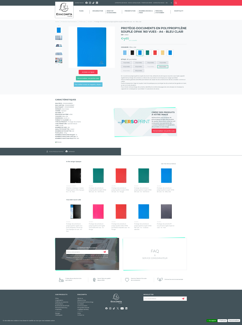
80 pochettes (163, 66)
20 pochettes (138, 62)
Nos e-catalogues (134, 2)
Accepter (212, 321)
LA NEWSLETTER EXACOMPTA (87, 247)
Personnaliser (234, 320)
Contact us (80, 315)
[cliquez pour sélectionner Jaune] (163, 53)
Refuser (223, 321)
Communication (82, 305)
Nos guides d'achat (83, 307)
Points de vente (147, 2)
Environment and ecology (85, 302)
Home (57, 21)
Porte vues (82, 21)
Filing (81, 11)
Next (58, 64)
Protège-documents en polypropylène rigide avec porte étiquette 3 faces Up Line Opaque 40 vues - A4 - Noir (74, 227)
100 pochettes (138, 70)
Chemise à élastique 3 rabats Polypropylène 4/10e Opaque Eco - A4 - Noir (75, 189)
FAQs (79, 313)
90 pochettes (126, 70)
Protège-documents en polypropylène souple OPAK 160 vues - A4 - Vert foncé (97, 189)
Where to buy (81, 300)
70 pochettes (150, 66)
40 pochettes (162, 62)
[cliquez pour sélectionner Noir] (132, 53)
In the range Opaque (73, 161)
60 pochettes (138, 66)
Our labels (80, 304)
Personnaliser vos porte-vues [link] (164, 131)
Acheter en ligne (88, 72)
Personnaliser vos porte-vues (88, 78)
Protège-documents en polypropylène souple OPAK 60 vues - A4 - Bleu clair (165, 189)
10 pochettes (126, 62)
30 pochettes (150, 62)
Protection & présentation (69, 21)
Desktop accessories (111, 11)
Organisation (97, 11)
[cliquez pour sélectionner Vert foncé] (147, 53)
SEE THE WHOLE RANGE (168, 163)
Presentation (130, 11)
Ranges (57, 313)
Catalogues (58, 315)
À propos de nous (121, 2)
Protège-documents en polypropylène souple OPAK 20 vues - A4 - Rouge (120, 189)
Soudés (90, 21)
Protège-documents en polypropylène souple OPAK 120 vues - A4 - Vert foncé (143, 189)
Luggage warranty (83, 309)
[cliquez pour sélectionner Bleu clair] (140, 53)
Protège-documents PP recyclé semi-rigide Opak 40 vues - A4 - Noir (165, 225)
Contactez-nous (158, 2)
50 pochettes (126, 66)
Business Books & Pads (145, 11)
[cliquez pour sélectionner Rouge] (155, 53)
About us (80, 298)
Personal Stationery (159, 11)
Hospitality (178, 11)
